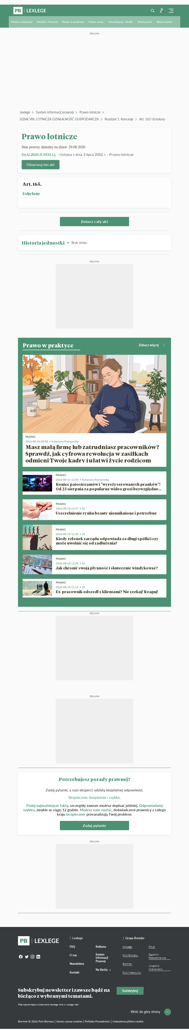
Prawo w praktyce (73, 22)
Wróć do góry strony (145, 1012)
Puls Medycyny (132, 972)
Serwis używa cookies (69, 1021)
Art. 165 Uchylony (152, 119)
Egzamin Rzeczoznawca (157, 956)
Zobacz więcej (149, 345)
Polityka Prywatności (97, 1021)
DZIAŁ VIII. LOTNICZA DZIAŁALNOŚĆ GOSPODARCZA (59, 119)
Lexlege (25, 112)
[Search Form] (152, 10)
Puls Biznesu (130, 955)
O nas (73, 955)
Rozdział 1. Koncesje (119, 119)
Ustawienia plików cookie (127, 1021)
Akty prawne (164, 22)
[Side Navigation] (171, 10)
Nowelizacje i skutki (120, 22)
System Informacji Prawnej (102, 958)
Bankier (127, 963)
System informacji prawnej (55, 112)
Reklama (101, 946)
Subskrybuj (130, 991)
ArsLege (127, 946)
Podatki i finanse (47, 22)
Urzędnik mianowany (156, 967)
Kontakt (74, 972)
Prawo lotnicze (90, 112)
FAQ (72, 946)
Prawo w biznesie (21, 22)
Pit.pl (152, 946)
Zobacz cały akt (94, 221)
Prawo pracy (96, 22)
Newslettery (77, 963)
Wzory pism (144, 22)
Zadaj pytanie (94, 825)
